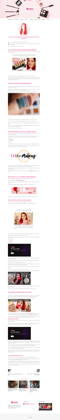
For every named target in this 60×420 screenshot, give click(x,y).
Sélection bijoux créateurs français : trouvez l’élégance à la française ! (23, 390)
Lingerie (22, 19)
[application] (45, 406)
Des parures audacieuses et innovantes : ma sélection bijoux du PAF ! (12, 390)
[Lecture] (39, 409)
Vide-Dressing (16, 19)
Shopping (31, 19)
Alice (9, 367)
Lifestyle (26, 19)
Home (12, 19)
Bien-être (43, 19)
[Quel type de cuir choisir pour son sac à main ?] (9, 370)
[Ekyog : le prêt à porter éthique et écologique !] (38, 370)
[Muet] (49, 409)
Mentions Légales (31, 404)
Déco (39, 19)
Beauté (48, 19)
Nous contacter (31, 403)
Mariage (35, 19)
